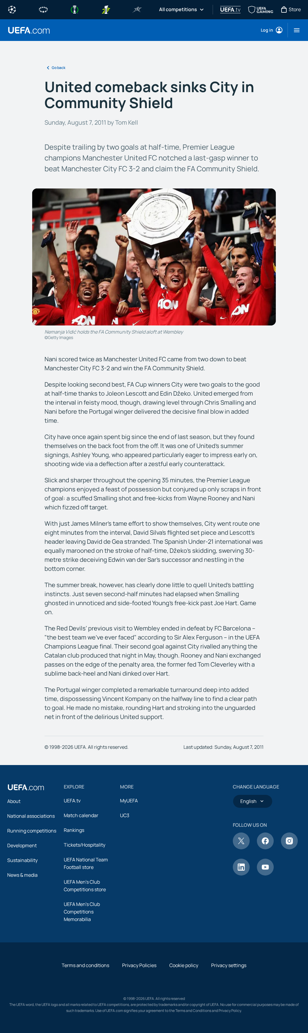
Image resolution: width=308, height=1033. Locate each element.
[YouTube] (265, 873)
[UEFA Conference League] (74, 9)
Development (22, 845)
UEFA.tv (72, 800)
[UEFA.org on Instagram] (289, 847)
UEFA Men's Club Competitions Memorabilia (82, 912)
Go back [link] (58, 67)
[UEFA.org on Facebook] (265, 847)
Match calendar (81, 815)
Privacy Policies (139, 965)
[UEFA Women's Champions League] (43, 9)
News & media (22, 875)
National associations (31, 816)
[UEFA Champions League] (12, 9)
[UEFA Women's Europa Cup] (106, 9)
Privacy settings (228, 965)
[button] (294, 30)
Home (29, 30)
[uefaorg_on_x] (241, 847)
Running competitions (31, 830)
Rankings (74, 830)
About (13, 801)
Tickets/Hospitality (84, 845)
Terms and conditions (85, 965)
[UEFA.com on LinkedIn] (241, 873)
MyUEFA (129, 800)
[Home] (26, 787)
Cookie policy (183, 965)
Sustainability (22, 860)
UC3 (124, 815)
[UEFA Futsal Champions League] (137, 9)
